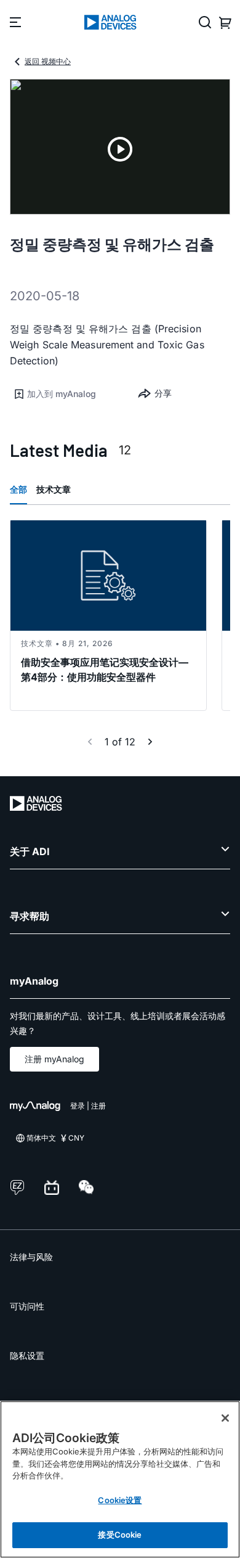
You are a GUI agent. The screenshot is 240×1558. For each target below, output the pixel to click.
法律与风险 (31, 1257)
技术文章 (53, 489)
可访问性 (27, 1306)
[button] (65, 393)
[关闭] (225, 1418)
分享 (163, 393)
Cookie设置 (120, 1500)
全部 (18, 489)
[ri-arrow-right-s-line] (150, 742)
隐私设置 (27, 1355)
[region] (120, 1479)
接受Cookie (120, 1535)
